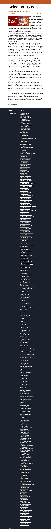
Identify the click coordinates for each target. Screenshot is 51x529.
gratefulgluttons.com (25, 330)
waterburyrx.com (24, 478)
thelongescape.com (24, 424)
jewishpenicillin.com (24, 290)
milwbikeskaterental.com (26, 439)
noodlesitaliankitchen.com (26, 155)
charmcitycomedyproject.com (27, 396)
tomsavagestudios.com (25, 291)
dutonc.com (22, 423)
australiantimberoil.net (25, 203)
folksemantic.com (24, 240)
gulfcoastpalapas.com (25, 508)
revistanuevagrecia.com (25, 390)
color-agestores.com (24, 320)
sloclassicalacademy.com (26, 357)
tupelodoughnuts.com (25, 258)
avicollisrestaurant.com (25, 474)
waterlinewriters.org (24, 511)
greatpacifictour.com (24, 466)
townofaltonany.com (24, 442)
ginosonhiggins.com (24, 435)
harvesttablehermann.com (26, 207)
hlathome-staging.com (25, 279)
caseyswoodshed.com (25, 486)
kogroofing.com (23, 173)
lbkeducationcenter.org (25, 303)
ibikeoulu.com (23, 400)
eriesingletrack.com (24, 254)
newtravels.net (23, 141)
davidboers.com (23, 520)
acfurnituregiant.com (25, 128)
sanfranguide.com (24, 343)
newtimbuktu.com (24, 134)
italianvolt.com (23, 243)
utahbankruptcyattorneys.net (26, 233)
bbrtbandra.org (23, 162)
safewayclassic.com (24, 146)
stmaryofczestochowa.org (26, 403)
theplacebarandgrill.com (25, 477)
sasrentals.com (23, 273)
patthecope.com (23, 492)
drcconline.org (23, 475)
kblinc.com (22, 252)
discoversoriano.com (25, 339)
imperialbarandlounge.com (26, 228)
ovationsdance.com (24, 297)
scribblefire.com (23, 309)
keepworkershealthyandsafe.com (27, 153)
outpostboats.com (24, 326)
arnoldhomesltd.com (25, 224)
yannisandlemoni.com (25, 249)
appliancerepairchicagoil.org (26, 149)
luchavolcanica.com (24, 460)
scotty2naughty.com (24, 393)
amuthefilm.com (24, 375)
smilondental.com (24, 270)
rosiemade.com (23, 257)
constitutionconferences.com (26, 490)
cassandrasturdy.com (25, 333)
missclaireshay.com (24, 113)
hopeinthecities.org (24, 329)
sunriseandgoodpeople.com (26, 448)
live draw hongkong (12, 113)
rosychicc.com (23, 324)
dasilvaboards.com (24, 358)
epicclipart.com (23, 165)
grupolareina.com (24, 194)
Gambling (22, 11)
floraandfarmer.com (24, 212)
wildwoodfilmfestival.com (26, 185)
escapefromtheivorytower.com (27, 216)
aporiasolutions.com (24, 505)
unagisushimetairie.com (25, 158)
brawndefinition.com (25, 364)
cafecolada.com (23, 337)
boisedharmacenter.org (25, 318)
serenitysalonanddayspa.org (26, 125)
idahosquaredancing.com (26, 237)
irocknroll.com (23, 234)
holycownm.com (24, 462)
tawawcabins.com (24, 239)
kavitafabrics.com (24, 459)
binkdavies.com (23, 369)
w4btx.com (22, 266)
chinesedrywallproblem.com (26, 450)
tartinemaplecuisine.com (25, 414)
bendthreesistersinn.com (25, 451)
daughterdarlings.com (25, 120)
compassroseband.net (25, 496)
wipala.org (22, 321)
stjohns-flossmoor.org (25, 453)
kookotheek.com (24, 177)
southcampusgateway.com (26, 180)
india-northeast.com (24, 219)
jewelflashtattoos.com (25, 159)
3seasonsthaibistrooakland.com (27, 308)
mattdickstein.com (24, 523)
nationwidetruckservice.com (26, 463)
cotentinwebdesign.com (25, 197)
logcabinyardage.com (25, 519)
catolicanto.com (23, 302)
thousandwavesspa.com (25, 469)
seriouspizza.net (23, 495)
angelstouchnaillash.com (25, 267)
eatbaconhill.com (24, 137)
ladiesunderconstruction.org (26, 200)
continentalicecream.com (26, 366)
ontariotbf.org (23, 150)
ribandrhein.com (24, 299)
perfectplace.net (23, 306)
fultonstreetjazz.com (24, 189)
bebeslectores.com (24, 201)
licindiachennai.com (24, 119)
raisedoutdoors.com (24, 230)
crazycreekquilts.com (25, 367)
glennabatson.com (24, 360)
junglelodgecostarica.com (26, 427)
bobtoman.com (23, 170)
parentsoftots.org (24, 514)
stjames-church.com (24, 391)
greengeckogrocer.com (25, 278)
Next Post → (40, 13)
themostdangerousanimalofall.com (28, 349)
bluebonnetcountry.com (25, 164)
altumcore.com (23, 498)
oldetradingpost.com (25, 198)
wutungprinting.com (24, 436)
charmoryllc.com (24, 345)
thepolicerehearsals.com (25, 351)
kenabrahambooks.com (25, 372)
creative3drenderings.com (26, 516)
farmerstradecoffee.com (25, 517)
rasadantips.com (24, 132)
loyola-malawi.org (24, 323)
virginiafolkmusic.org (25, 296)
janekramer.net (23, 415)
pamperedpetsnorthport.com (26, 255)
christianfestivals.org (25, 429)
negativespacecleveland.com (26, 445)
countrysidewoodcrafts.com (26, 147)
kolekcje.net (22, 300)
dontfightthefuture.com (25, 222)
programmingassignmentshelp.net (28, 138)
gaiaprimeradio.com (24, 420)
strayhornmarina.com (25, 361)
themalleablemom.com (25, 408)
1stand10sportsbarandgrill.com (27, 264)
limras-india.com (24, 114)
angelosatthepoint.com (25, 481)
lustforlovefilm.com (24, 376)
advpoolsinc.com (24, 480)
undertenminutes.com (25, 129)
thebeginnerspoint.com (25, 340)
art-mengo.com (23, 418)
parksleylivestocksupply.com (26, 317)
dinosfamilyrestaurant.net (26, 204)
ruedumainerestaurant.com (26, 385)
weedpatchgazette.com (25, 251)
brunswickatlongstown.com (26, 412)
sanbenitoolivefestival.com (26, 334)
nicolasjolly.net (23, 378)
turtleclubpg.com (24, 465)
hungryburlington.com (25, 411)
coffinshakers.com (24, 402)
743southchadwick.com (25, 218)
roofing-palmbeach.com (25, 221)
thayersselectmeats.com (25, 504)
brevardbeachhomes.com (26, 215)
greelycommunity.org (25, 384)
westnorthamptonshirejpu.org (27, 186)
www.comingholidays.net (26, 342)
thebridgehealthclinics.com (26, 510)
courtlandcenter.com (24, 471)
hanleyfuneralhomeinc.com (26, 261)
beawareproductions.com (26, 397)
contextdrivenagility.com (25, 399)
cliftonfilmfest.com (24, 227)
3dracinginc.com (24, 346)
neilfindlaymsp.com (24, 472)
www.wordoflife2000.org (25, 236)
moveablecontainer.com (25, 192)
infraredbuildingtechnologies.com (28, 206)
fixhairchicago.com (24, 487)
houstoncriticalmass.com (26, 348)
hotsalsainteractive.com (25, 123)
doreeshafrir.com (24, 394)
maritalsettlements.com (25, 438)
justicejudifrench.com (25, 405)
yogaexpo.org (23, 311)
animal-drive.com (24, 499)
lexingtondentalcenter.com (26, 282)
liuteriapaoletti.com (24, 447)
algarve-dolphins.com (25, 432)
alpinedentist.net (24, 174)
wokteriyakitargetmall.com (26, 281)
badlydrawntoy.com (24, 525)
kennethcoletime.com (25, 409)
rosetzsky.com (23, 387)
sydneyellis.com (23, 284)
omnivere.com (23, 131)
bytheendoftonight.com (25, 327)
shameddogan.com (24, 513)
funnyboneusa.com (24, 454)
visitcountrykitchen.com (25, 430)
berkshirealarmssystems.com (27, 245)
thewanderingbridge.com (26, 406)
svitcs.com (22, 493)
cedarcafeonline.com (25, 126)
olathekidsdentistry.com (25, 260)
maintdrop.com (23, 168)
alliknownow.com (24, 352)
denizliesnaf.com (24, 489)
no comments (28, 11)
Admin (13, 11)
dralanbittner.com (24, 248)
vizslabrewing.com (24, 246)
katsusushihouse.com (25, 382)
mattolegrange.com (24, 426)
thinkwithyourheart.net (25, 231)
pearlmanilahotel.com (25, 167)
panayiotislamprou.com (25, 179)
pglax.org (22, 444)
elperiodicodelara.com (25, 116)
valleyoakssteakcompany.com (27, 484)
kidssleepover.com (24, 140)
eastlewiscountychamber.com (27, 354)
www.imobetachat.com (25, 522)
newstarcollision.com (25, 272)
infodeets (3, 2)
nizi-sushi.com (23, 417)
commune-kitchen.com (25, 373)
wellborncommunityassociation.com (28, 183)
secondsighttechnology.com (26, 275)
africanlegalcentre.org (25, 381)
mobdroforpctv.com (24, 331)
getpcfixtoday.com (24, 161)
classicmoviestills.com (25, 336)
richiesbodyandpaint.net (25, 117)
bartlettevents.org (24, 191)
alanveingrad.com (24, 433)
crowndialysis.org (24, 285)
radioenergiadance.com (25, 176)
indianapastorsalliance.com (26, 483)
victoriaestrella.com (24, 468)
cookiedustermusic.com (25, 456)
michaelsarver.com (24, 276)
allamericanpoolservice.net (26, 288)
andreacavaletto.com (25, 315)
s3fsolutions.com (24, 213)
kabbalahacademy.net (25, 269)
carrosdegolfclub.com (25, 209)
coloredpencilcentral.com (26, 225)
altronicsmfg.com (24, 135)
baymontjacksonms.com (25, 441)
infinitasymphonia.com (25, 379)
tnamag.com (23, 501)
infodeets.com (23, 122)
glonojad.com (23, 388)
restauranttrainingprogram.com (27, 287)
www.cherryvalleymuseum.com (27, 195)
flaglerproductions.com (25, 363)
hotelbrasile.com (24, 188)
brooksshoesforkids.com (25, 502)
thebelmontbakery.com (25, 144)
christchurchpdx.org (24, 370)
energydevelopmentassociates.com (28, 210)
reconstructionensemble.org (26, 457)
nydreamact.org (23, 156)
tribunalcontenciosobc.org (26, 355)
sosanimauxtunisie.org (25, 171)
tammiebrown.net (24, 421)
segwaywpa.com (24, 507)
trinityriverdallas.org (24, 305)
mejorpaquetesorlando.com (26, 263)
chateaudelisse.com (24, 182)
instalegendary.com (24, 152)
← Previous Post (11, 13)
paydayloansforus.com (25, 143)
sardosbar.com (23, 242)
